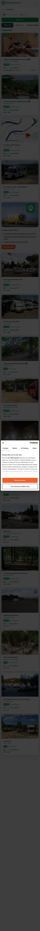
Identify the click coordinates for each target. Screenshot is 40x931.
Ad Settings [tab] (25, 448)
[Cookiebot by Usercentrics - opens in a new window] (30, 443)
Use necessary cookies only (20, 486)
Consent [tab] (5, 448)
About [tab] (35, 448)
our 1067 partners (14, 458)
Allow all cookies (20, 480)
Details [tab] (14, 448)
